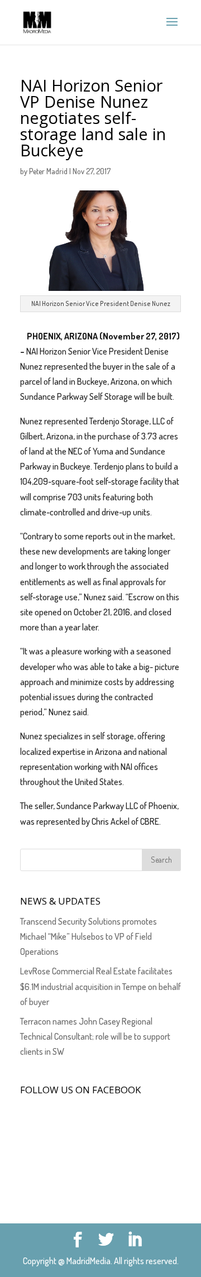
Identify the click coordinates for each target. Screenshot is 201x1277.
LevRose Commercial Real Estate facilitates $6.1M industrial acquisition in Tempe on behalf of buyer (100, 986)
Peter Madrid (48, 171)
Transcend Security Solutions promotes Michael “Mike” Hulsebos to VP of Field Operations (88, 936)
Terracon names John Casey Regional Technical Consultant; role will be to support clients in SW (95, 1036)
